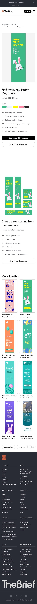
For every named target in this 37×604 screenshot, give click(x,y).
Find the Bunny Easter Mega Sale (14, 27)
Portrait (13, 24)
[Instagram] (21, 596)
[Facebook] (10, 596)
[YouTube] (26, 596)
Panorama (22, 447)
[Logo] (4, 457)
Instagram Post (8, 447)
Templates (5, 24)
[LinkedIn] (16, 596)
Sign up (27, 11)
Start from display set (18, 144)
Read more (15, 5)
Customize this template (18, 138)
